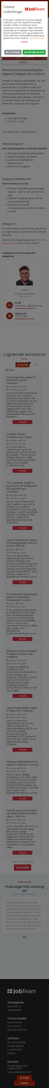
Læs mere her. (37, 38)
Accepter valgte (34, 52)
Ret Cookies (13, 52)
